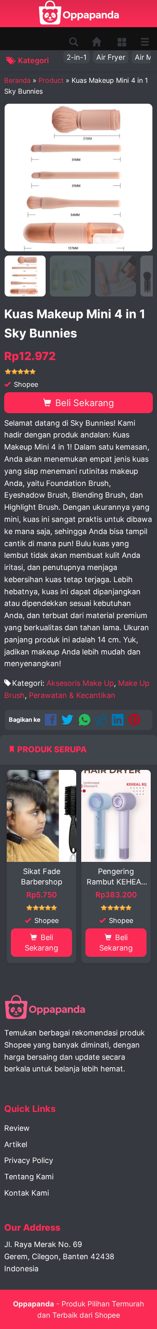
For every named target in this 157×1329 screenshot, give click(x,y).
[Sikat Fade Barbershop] (41, 816)
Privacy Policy (28, 1160)
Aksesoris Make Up (80, 683)
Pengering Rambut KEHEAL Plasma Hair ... (116, 877)
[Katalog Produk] (123, 41)
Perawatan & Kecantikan (72, 695)
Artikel (15, 1144)
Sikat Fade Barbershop (41, 876)
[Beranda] (97, 41)
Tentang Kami (29, 1176)
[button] (74, 42)
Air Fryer (110, 57)
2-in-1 (77, 57)
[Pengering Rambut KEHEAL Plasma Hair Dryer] (116, 816)
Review (17, 1128)
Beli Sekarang (83, 402)
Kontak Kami (26, 1192)
